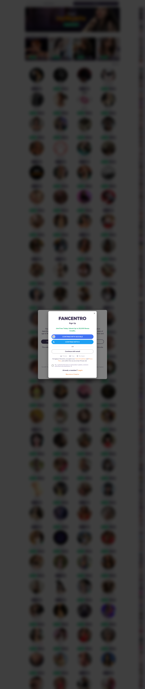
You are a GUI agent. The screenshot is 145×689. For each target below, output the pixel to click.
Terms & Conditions (80, 358)
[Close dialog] (94, 313)
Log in (80, 370)
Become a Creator (72, 374)
